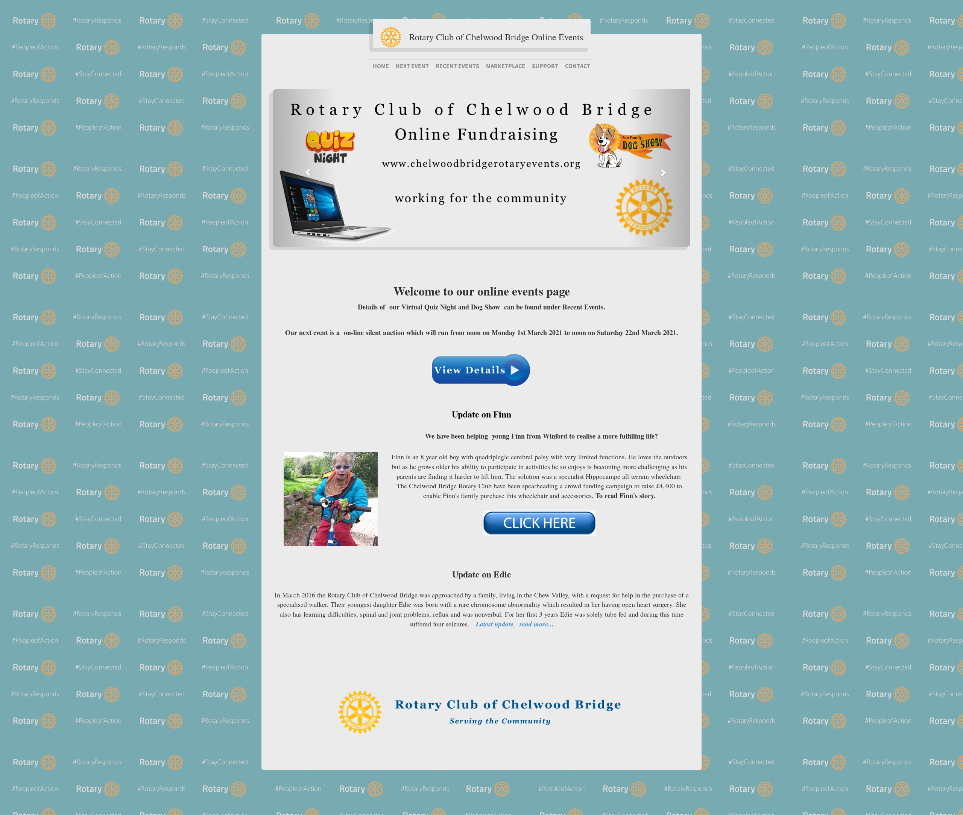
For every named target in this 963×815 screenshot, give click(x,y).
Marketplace (505, 66)
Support (545, 66)
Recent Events (457, 66)
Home (381, 66)
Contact (577, 66)
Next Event (412, 66)
